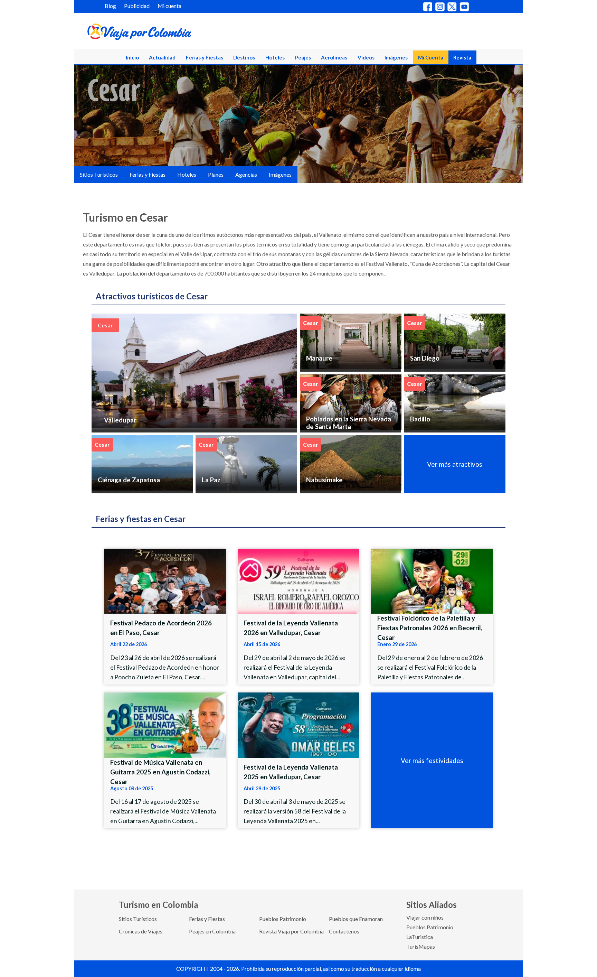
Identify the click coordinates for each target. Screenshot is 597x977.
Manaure (319, 358)
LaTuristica (419, 936)
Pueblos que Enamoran (356, 918)
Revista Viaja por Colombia (291, 931)
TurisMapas (420, 946)
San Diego (424, 358)
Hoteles (275, 57)
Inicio (132, 57)
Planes (216, 174)
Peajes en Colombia (212, 931)
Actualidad (162, 57)
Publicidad (137, 5)
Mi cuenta (169, 5)
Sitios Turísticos (99, 174)
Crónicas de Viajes (140, 931)
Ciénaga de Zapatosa (129, 480)
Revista (462, 57)
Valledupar (120, 420)
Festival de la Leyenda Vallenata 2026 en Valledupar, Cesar (291, 627)
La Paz (211, 480)
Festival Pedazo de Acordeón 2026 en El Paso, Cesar (161, 627)
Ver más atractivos (454, 464)
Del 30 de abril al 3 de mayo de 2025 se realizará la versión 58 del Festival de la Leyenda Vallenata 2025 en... (295, 811)
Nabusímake (324, 480)
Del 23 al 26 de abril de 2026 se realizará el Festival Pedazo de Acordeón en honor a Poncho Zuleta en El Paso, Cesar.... (164, 667)
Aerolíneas (334, 57)
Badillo (420, 419)
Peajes (303, 57)
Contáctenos (344, 931)
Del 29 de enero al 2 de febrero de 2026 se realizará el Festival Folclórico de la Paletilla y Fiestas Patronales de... (430, 667)
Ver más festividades (432, 760)
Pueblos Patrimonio (282, 918)
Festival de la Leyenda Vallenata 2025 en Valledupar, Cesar (291, 772)
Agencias (246, 174)
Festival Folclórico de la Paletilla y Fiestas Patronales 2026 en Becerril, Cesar (429, 627)
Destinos (244, 57)
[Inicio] (172, 33)
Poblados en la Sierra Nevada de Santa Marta (348, 422)
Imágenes (396, 57)
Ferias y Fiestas (204, 57)
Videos (366, 57)
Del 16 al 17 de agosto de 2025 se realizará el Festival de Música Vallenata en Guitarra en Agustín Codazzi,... (163, 811)
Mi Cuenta (430, 57)
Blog (110, 5)
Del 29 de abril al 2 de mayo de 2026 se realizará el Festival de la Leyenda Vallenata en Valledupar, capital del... (294, 667)
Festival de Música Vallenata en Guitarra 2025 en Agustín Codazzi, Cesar (160, 772)
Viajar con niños (425, 917)
